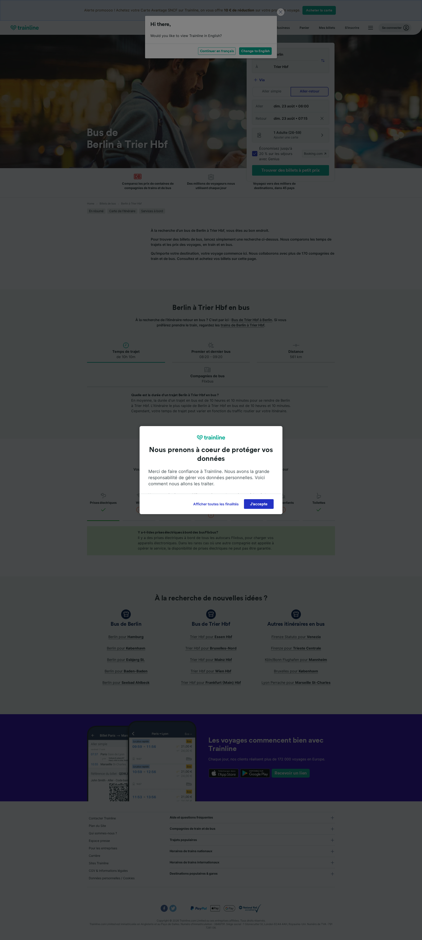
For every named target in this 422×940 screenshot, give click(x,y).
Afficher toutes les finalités (216, 504)
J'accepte (258, 504)
